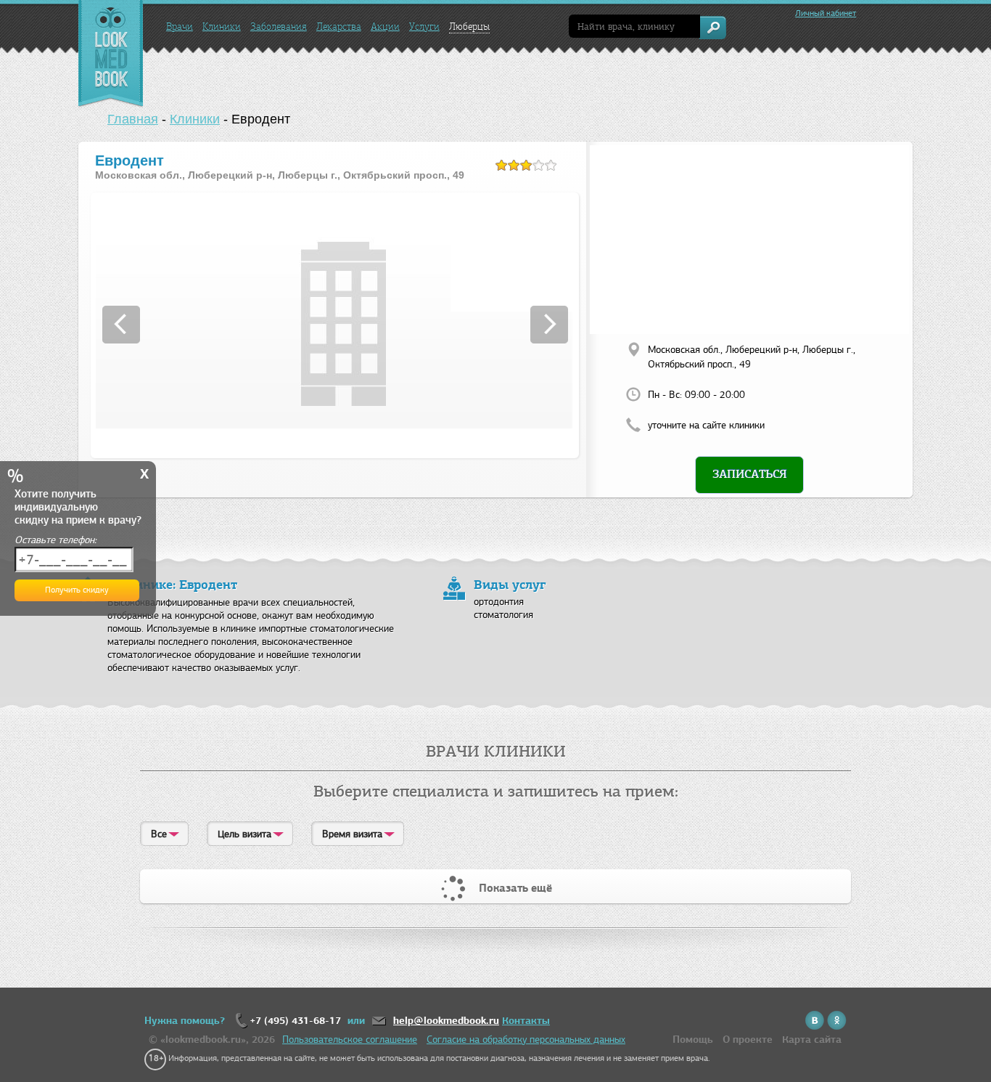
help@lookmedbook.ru (446, 1020)
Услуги (424, 26)
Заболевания (278, 26)
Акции (385, 26)
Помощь (693, 1039)
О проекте (748, 1039)
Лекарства (338, 26)
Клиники (221, 26)
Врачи (179, 26)
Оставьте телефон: (55, 540)
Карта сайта (812, 1039)
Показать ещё (515, 888)
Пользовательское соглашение (349, 1039)
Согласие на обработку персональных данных (526, 1039)
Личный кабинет (825, 13)
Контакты (526, 1020)
